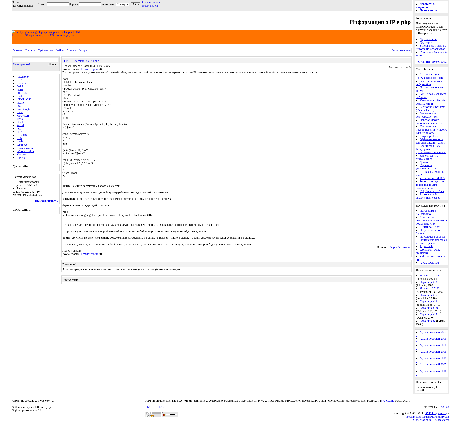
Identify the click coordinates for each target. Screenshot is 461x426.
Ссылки (71, 50)
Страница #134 (429, 301)
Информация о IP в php (85, 60)
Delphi (20, 86)
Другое (21, 157)
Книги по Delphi (430, 226)
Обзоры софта (25, 151)
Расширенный (22, 64)
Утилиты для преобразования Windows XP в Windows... (431, 129)
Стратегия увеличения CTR (426, 167)
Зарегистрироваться (154, 2)
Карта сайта (441, 419)
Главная (17, 50)
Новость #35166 (429, 288)
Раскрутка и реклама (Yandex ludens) (430, 108)
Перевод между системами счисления (429, 121)
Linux (20, 112)
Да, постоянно (428, 39)
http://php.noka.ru (400, 247)
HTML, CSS (24, 99)
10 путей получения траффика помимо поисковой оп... (430, 184)
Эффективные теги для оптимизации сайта (430, 141)
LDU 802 (443, 406)
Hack (20, 96)
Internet (21, 102)
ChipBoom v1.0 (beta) (432, 191)
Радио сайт (426, 246)
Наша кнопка (428, 10)
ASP (19, 79)
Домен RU (426, 162)
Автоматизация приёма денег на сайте (429, 76)
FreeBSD (22, 92)
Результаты (423, 61)
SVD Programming (436, 413)
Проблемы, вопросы (432, 236)
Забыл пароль (150, 5)
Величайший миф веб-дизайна (429, 82)
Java (19, 105)
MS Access (23, 115)
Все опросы (439, 61)
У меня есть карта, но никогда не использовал (431, 47)
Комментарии (89, 69)
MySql (20, 118)
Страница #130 (429, 282)
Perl (19, 128)
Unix (19, 138)
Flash (20, 89)
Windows (22, 144)
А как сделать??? (430, 262)
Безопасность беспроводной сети (427, 115)
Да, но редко (427, 42)
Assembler (23, 76)
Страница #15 (428, 294)
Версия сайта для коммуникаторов (427, 416)
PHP (19, 131)
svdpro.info (387, 400)
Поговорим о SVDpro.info (426, 212)
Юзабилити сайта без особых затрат (431, 102)
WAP (20, 141)
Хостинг (22, 154)
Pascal (20, 125)
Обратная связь (401, 50)
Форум (83, 50)
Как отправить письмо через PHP (427, 157)
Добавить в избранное (425, 5)
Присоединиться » (47, 200)
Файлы (60, 50)
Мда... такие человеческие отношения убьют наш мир (431, 220)
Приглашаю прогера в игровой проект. (431, 241)
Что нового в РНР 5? (432, 178)
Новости (30, 50)
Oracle (20, 122)
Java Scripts (23, 109)
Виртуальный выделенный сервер (428, 196)
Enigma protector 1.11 (432, 136)
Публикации (45, 50)
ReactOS (22, 135)
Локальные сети (26, 148)
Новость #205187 (430, 275)
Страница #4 (427, 320)
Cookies (21, 83)
